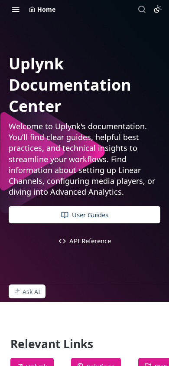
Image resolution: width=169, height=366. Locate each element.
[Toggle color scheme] (158, 9)
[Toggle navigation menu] (16, 9)
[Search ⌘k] (142, 9)
